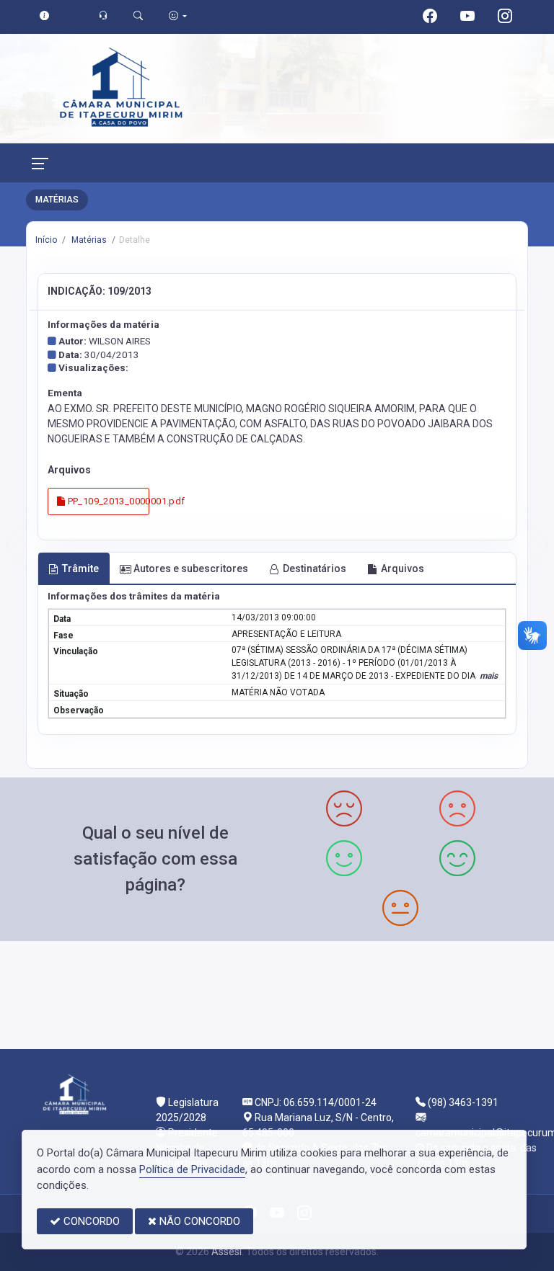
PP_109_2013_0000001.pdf (107, 501)
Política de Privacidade (192, 1169)
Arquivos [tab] (402, 568)
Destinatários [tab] (314, 568)
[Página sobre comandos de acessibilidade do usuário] (178, 15)
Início (46, 240)
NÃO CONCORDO (198, 1221)
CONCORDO (90, 1221)
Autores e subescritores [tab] (190, 568)
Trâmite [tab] (80, 568)
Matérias (88, 240)
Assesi (226, 1251)
